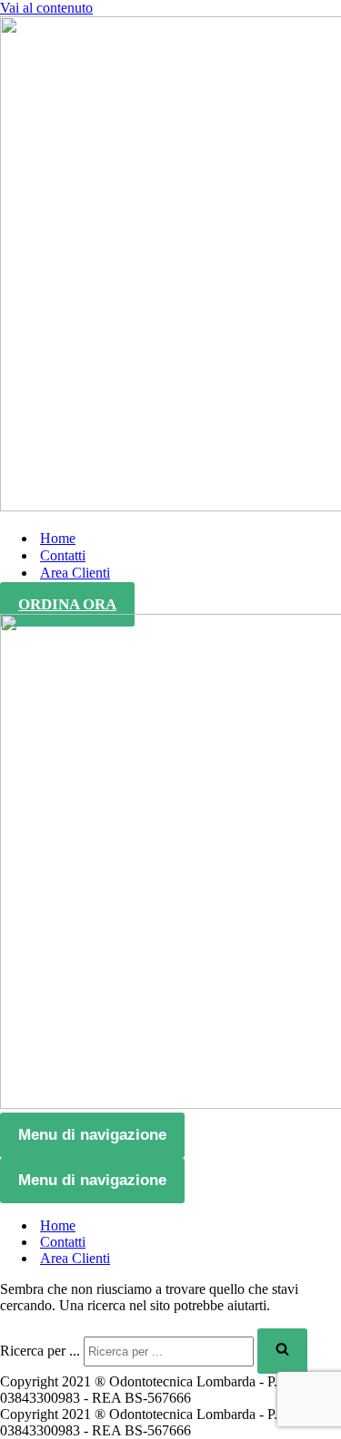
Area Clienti (75, 572)
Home (57, 538)
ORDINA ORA (67, 604)
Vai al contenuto (46, 7)
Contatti (62, 555)
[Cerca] (282, 1351)
